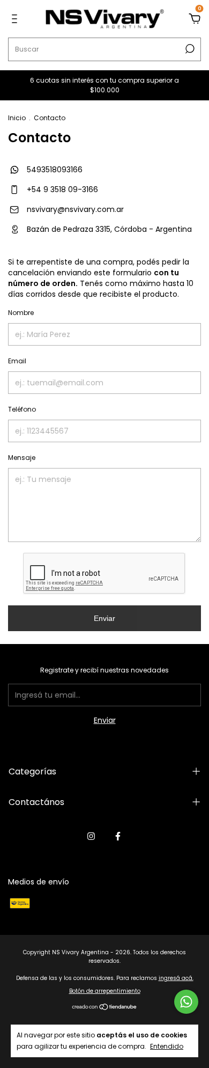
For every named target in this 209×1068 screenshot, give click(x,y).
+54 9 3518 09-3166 (61, 189)
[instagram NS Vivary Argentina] (91, 836)
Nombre (21, 312)
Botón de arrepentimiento (104, 991)
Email (17, 360)
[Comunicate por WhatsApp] (186, 1002)
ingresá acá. (176, 978)
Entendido (166, 1046)
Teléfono (22, 409)
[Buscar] (189, 49)
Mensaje (21, 457)
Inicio (17, 117)
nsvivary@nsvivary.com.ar (75, 209)
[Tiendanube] (104, 1008)
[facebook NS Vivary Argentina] (118, 836)
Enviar (104, 618)
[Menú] (16, 19)
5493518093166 (54, 169)
